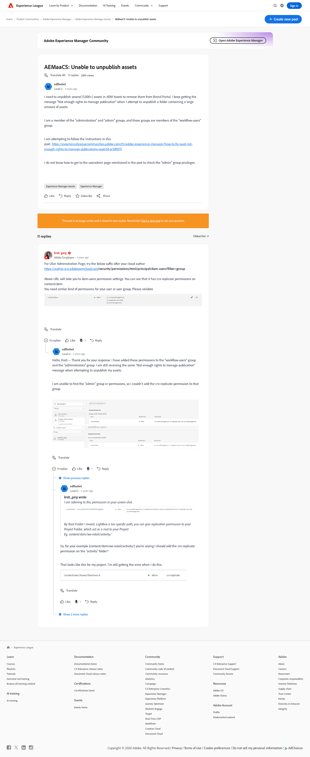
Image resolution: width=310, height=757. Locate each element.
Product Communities (28, 19)
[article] (122, 297)
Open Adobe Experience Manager (241, 40)
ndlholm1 (60, 84)
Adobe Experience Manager (57, 19)
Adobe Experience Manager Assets (93, 19)
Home (9, 19)
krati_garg (60, 253)
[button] (283, 19)
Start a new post (150, 221)
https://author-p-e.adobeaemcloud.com (71, 269)
